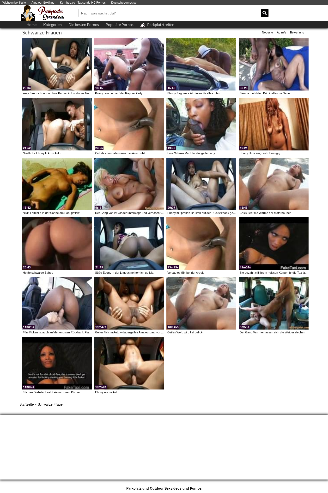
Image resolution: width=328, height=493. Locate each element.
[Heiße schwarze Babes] (57, 243)
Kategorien (52, 24)
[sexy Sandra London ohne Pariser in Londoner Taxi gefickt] (57, 64)
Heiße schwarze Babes (38, 272)
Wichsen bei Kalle (14, 2)
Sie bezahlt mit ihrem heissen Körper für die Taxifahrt (274, 272)
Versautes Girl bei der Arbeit (185, 272)
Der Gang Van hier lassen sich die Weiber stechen (272, 332)
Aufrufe (281, 32)
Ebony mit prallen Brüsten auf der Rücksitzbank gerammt (204, 213)
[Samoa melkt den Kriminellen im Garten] (274, 64)
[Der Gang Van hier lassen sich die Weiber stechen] (274, 303)
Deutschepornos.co (124, 2)
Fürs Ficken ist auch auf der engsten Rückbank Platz (57, 332)
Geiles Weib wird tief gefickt (185, 332)
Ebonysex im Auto (106, 392)
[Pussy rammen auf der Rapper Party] (129, 64)
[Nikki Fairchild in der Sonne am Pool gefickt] (57, 184)
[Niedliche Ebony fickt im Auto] (57, 124)
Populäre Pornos (120, 24)
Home (31, 24)
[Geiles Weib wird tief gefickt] (201, 303)
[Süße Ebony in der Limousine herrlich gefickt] (129, 243)
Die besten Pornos (83, 24)
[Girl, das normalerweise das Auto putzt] (129, 124)
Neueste (267, 32)
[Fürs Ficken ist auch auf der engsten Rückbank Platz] (57, 303)
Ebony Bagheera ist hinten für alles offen (193, 93)
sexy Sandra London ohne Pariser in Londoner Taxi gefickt (61, 93)
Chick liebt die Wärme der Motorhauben (266, 213)
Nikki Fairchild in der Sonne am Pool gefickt (51, 213)
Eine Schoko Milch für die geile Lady (191, 153)
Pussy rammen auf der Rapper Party (118, 93)
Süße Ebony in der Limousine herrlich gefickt (124, 272)
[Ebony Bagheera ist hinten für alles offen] (201, 64)
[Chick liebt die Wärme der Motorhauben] (274, 184)
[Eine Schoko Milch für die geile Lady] (201, 124)
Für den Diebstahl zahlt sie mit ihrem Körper (51, 392)
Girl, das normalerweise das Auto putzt (120, 153)
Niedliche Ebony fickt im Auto (42, 153)
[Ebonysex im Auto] (129, 363)
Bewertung (297, 32)
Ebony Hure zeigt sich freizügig (260, 153)
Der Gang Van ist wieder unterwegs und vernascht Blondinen (135, 213)
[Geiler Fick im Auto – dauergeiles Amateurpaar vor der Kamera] (129, 303)
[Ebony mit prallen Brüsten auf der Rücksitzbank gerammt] (201, 184)
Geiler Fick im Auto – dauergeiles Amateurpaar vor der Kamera (135, 332)
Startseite (26, 404)
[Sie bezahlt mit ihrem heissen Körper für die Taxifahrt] (274, 243)
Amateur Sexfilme (43, 2)
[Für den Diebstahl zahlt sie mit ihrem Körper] (57, 363)
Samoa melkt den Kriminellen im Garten (266, 93)
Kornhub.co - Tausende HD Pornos (83, 2)
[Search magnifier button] (264, 13)
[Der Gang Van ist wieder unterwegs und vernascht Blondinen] (129, 184)
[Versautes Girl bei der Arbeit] (201, 243)
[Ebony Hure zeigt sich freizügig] (274, 124)
